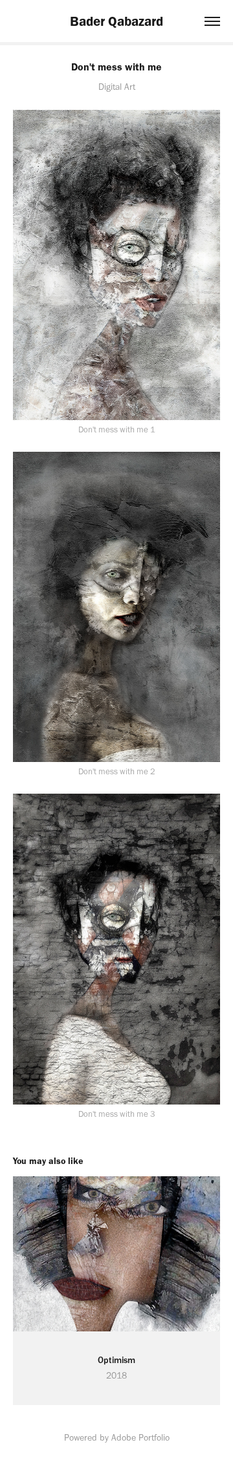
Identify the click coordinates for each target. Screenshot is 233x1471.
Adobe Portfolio (140, 1437)
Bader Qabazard (116, 21)
